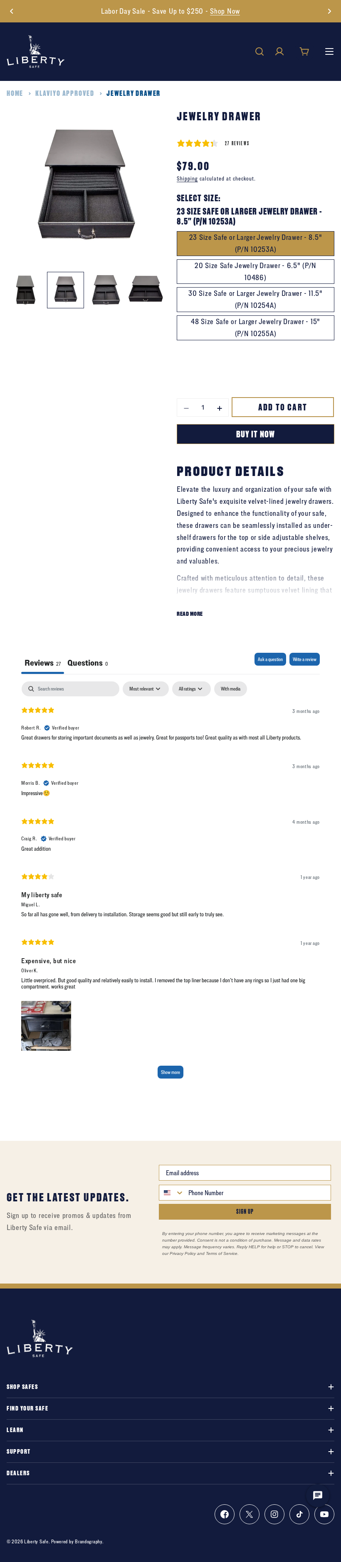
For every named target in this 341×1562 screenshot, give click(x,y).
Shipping (187, 178)
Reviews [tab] (43, 662)
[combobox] (171, 1192)
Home (15, 93)
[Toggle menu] (329, 51)
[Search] (259, 51)
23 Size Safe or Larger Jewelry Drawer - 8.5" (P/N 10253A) (255, 243)
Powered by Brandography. (77, 1541)
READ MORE (190, 613)
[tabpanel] (170, 883)
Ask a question (270, 659)
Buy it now (255, 434)
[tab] (87, 663)
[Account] (279, 51)
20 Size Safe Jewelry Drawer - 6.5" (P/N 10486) (255, 271)
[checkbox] (230, 688)
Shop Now (225, 11)
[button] (12, 11)
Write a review (304, 659)
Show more (170, 1072)
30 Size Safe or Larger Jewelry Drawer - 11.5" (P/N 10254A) (255, 299)
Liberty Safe (36, 1541)
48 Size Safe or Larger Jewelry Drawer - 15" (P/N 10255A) (255, 327)
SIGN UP (245, 1211)
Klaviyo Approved (64, 93)
